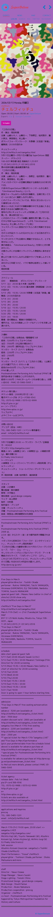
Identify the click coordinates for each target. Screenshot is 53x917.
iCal (10, 116)
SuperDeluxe (35, 113)
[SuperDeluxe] (14, 7)
